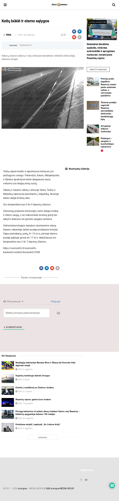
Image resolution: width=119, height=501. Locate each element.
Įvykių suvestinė (97, 22)
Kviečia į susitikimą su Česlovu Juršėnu (34, 387)
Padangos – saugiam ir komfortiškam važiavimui (107, 142)
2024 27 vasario (24, 391)
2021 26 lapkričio (26, 34)
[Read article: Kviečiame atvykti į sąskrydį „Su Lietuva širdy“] (8, 427)
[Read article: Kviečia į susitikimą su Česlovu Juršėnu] (8, 390)
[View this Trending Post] (102, 150)
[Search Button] (113, 4)
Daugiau (42, 437)
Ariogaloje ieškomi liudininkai (106, 128)
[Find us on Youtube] (86, 479)
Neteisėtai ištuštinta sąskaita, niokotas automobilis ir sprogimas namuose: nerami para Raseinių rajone (101, 51)
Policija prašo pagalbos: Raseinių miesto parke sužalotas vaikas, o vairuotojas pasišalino (108, 87)
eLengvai (22, 488)
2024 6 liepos (23, 379)
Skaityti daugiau (100, 69)
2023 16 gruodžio (25, 403)
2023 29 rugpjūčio (25, 418)
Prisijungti (55, 301)
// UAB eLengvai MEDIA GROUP (59, 488)
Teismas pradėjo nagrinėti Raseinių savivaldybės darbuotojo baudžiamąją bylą (109, 111)
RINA (8, 34)
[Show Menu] (5, 4)
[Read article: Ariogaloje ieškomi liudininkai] (93, 129)
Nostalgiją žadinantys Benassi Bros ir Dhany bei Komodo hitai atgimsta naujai (45, 364)
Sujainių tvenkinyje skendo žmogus (32, 375)
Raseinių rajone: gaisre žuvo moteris (33, 399)
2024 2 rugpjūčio (25, 369)
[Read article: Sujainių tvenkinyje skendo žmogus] (8, 378)
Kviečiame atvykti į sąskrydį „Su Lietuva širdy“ (38, 424)
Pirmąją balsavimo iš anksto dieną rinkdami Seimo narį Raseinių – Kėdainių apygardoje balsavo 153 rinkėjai (47, 413)
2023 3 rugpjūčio (25, 428)
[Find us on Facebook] (81, 479)
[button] (74, 31)
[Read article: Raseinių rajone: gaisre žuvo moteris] (8, 402)
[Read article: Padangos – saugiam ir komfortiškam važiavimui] (93, 141)
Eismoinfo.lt (26, 45)
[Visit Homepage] (59, 4)
